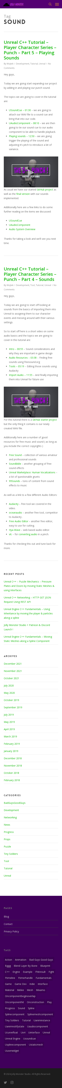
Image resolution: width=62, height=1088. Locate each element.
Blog (6, 916)
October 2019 (11, 700)
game (8, 984)
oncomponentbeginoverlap (20, 996)
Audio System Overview (22, 229)
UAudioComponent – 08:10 (24, 123)
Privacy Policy (11, 931)
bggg (8, 965)
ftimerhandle (25, 978)
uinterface (34, 1032)
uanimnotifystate (14, 1026)
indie (32, 984)
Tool (32, 285)
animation (20, 959)
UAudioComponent (19, 225)
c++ (7, 971)
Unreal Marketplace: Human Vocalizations (32, 472)
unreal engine (12, 1038)
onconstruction (35, 1002)
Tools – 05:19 (16, 366)
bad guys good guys (41, 959)
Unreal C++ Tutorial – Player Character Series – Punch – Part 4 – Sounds (30, 274)
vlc (10, 534)
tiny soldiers (12, 1020)
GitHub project (45, 189)
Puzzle (7, 846)
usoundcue (29, 1038)
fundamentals (43, 978)
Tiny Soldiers (11, 853)
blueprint (45, 965)
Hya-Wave (14, 530)
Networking (10, 817)
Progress (9, 832)
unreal (46, 1032)
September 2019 (13, 707)
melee (20, 990)
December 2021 (13, 663)
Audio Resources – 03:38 (23, 357)
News (7, 824)
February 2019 (12, 743)
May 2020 (9, 692)
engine (16, 971)
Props (7, 839)
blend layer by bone (25, 965)
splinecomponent (14, 1014)
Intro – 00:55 (16, 349)
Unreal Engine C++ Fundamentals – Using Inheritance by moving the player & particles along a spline (28, 613)
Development (22, 63)
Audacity (13, 504)
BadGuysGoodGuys (14, 802)
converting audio (28, 534)
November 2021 (13, 671)
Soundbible (15, 463)
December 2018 (13, 758)
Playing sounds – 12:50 (21, 136)
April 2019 (9, 729)
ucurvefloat (11, 1032)
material (9, 990)
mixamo (40, 990)
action (8, 959)
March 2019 (10, 736)
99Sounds (14, 481)
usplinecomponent (15, 1044)
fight (51, 971)
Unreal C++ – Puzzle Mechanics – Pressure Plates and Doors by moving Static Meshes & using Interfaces (29, 586)
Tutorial (34, 63)
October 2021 (11, 678)
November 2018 (13, 765)
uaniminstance (42, 1020)
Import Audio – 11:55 (20, 375)
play (49, 1002)
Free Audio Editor (18, 521)
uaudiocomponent (37, 1026)
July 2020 (9, 685)
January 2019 (11, 751)
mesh (30, 990)
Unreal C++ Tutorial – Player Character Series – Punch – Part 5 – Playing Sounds (30, 50)
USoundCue (15, 220)
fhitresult (40, 971)
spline (31, 1008)
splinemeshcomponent (40, 1014)
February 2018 (12, 780)
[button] (57, 4)
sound (21, 1008)
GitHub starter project (45, 419)
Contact (8, 924)
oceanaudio (15, 512)
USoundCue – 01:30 (20, 110)
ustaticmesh (36, 1044)
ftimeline (10, 978)
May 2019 (9, 722)
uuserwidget (12, 1050)
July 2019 (9, 714)
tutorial (26, 1020)
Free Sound (15, 455)
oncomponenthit (14, 1002)
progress (10, 1008)
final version (23, 193)
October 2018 (11, 772)
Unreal (42, 63)
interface (43, 984)
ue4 (23, 1032)
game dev (21, 984)
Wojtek (10, 63)
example (27, 971)
